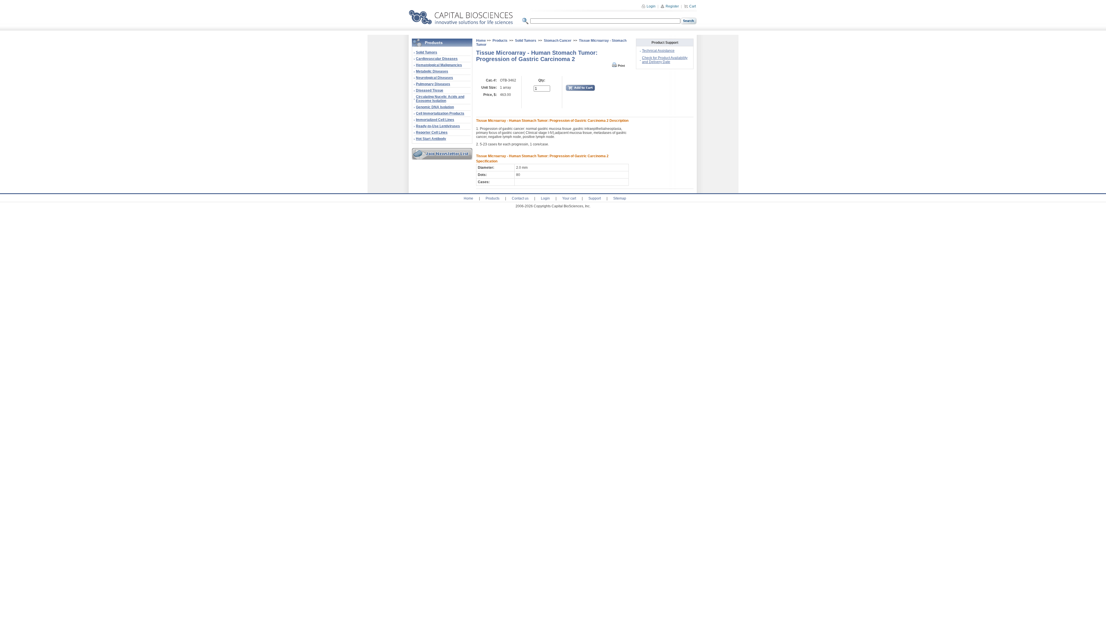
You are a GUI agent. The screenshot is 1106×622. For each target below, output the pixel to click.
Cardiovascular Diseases (437, 59)
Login (651, 6)
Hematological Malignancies (439, 65)
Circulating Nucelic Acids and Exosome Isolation (440, 99)
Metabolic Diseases (432, 71)
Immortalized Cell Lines (435, 120)
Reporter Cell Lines (432, 132)
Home (481, 41)
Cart (692, 6)
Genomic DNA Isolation (435, 107)
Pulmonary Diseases (433, 84)
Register (672, 6)
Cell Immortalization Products (440, 113)
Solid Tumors (426, 52)
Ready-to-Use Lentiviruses (438, 126)
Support (594, 198)
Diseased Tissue (429, 90)
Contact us (520, 198)
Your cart (569, 198)
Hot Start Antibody (431, 139)
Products (500, 41)
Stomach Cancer (557, 41)
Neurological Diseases (434, 78)
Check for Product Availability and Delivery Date (665, 60)
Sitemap (619, 198)
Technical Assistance (658, 51)
